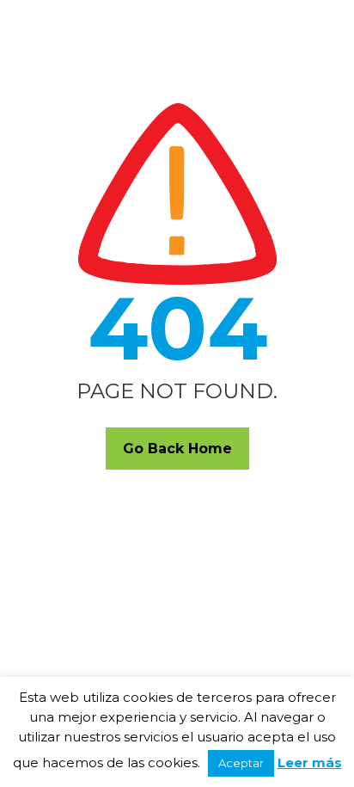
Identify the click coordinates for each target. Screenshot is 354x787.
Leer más (310, 762)
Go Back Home (177, 448)
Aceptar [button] (241, 763)
